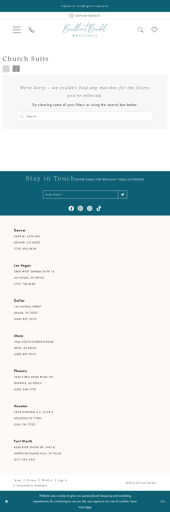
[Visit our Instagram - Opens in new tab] (90, 208)
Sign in (62, 480)
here (88, 507)
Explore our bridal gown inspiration (84, 6)
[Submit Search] (22, 116)
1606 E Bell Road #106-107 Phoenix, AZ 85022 (34, 380)
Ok (162, 501)
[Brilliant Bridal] (85, 29)
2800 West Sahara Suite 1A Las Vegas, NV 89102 (34, 274)
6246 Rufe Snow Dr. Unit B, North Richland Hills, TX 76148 (37, 450)
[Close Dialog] (7, 501)
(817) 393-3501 (25, 459)
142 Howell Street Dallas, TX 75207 (27, 310)
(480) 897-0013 (25, 354)
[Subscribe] (122, 195)
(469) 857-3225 (25, 319)
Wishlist (47, 480)
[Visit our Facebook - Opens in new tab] (71, 208)
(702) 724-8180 (24, 284)
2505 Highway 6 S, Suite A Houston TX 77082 (33, 415)
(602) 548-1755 (25, 389)
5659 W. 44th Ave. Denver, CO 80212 (27, 239)
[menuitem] (17, 29)
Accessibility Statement (32, 485)
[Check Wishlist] (154, 29)
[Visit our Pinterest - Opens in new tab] (80, 208)
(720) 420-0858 (25, 248)
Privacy (31, 480)
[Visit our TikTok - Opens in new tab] (99, 208)
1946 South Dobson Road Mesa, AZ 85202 (34, 345)
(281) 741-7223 (24, 424)
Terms (17, 480)
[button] (17, 29)
